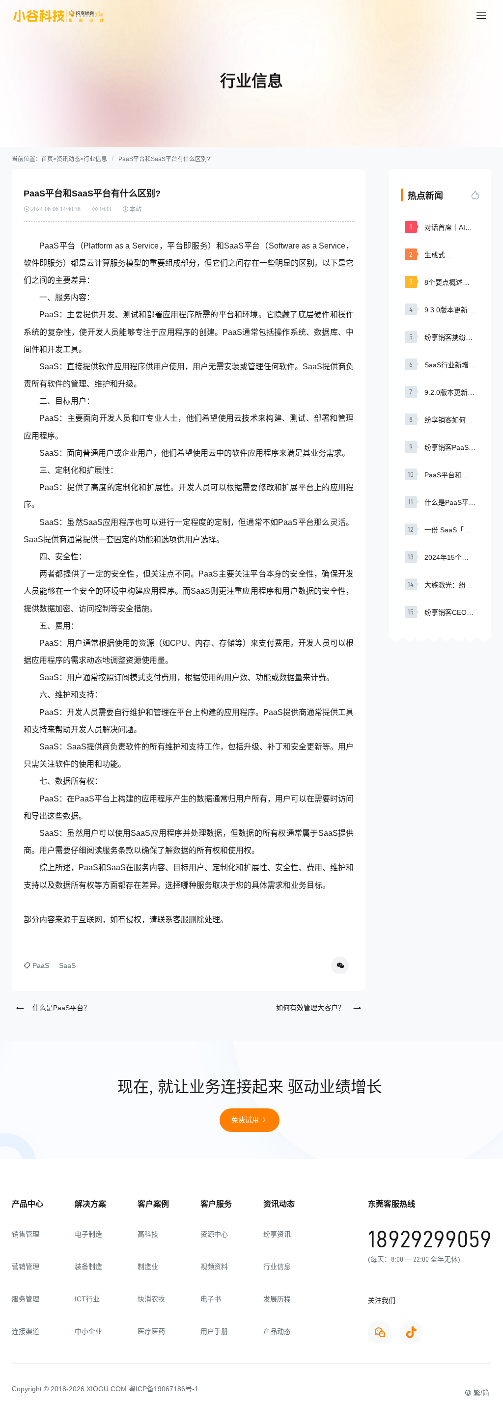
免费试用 (246, 1120)
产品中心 (27, 1204)
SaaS (67, 965)
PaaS (40, 965)
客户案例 (153, 1204)
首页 (47, 159)
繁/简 (480, 1393)
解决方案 (90, 1204)
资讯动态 (68, 159)
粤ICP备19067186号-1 (163, 1389)
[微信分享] (340, 965)
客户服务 (216, 1204)
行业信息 (95, 159)
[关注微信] (379, 1332)
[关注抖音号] (411, 1332)
